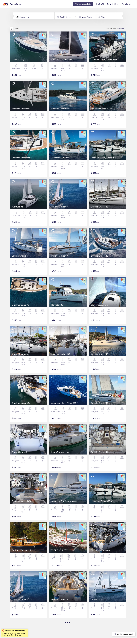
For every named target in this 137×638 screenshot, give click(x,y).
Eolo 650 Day (18, 59)
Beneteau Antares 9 (60, 108)
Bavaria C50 (96, 599)
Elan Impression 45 (99, 305)
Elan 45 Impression (20, 452)
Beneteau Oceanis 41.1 (61, 59)
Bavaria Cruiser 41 (20, 256)
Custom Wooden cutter (23, 550)
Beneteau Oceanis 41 (21, 108)
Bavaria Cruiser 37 (99, 354)
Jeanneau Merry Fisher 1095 (104, 59)
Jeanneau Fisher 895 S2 (102, 501)
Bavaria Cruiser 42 (99, 403)
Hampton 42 (57, 305)
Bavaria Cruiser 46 (59, 206)
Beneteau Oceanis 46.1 (101, 108)
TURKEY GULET (58, 550)
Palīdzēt (100, 4)
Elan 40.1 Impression (100, 550)
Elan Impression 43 (20, 305)
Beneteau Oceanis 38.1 (22, 501)
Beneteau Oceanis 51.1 (22, 157)
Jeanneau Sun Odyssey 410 (64, 501)
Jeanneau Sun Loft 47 (61, 157)
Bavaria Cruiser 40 (99, 256)
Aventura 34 (17, 206)
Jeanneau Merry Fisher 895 (103, 157)
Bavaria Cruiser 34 (59, 599)
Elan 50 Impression (20, 354)
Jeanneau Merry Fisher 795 (63, 403)
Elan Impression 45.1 (60, 354)
